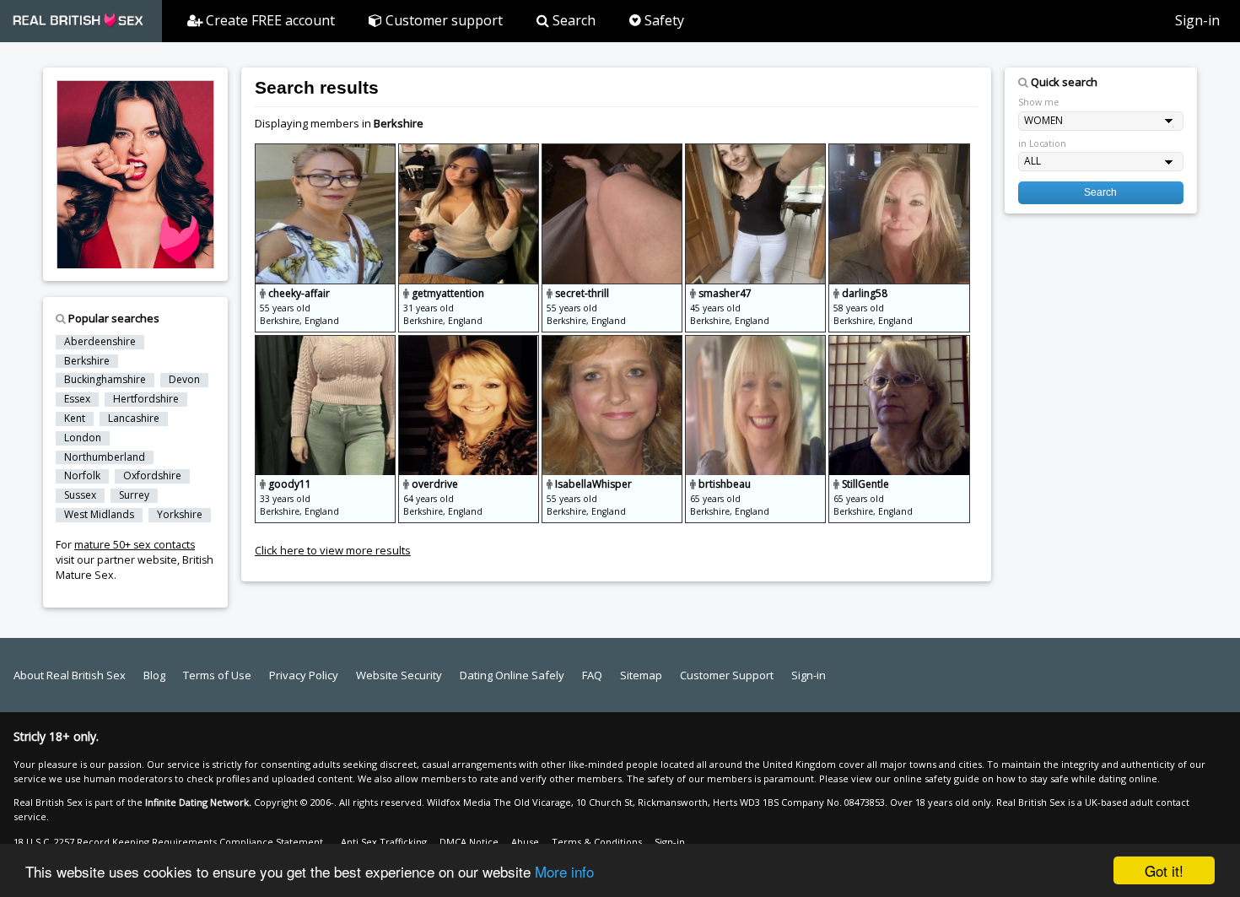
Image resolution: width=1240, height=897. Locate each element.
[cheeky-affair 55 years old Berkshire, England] (326, 151)
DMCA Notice (469, 841)
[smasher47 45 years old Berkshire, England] (756, 151)
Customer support (442, 20)
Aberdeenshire (100, 342)
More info (564, 871)
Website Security (399, 675)
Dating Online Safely (512, 675)
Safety (662, 20)
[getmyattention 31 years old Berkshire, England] (470, 151)
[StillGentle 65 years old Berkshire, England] (898, 342)
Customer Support (727, 675)
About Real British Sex (69, 675)
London (82, 438)
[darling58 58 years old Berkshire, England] (898, 151)
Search (572, 20)
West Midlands (99, 514)
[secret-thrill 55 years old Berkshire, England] (613, 151)
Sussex (80, 495)
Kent (74, 418)
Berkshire (87, 361)
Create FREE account (268, 20)
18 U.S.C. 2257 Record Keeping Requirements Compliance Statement (168, 841)
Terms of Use (217, 675)
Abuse (525, 841)
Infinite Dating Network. (198, 802)
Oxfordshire (152, 476)
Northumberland (104, 457)
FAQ (592, 675)
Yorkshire (179, 514)
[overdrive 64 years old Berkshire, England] (470, 342)
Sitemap (641, 675)
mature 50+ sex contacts (134, 545)
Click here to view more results (333, 550)
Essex (77, 399)
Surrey (134, 495)
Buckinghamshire (105, 379)
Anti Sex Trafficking (384, 841)
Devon (184, 379)
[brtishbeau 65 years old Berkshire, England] (756, 342)
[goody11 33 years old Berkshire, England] (326, 342)
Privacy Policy (303, 675)
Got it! (1164, 870)
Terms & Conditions (597, 841)
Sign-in (1197, 20)
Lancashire (133, 418)
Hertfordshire (146, 399)
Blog (154, 675)
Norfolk (82, 476)
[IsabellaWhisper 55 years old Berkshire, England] (613, 342)
